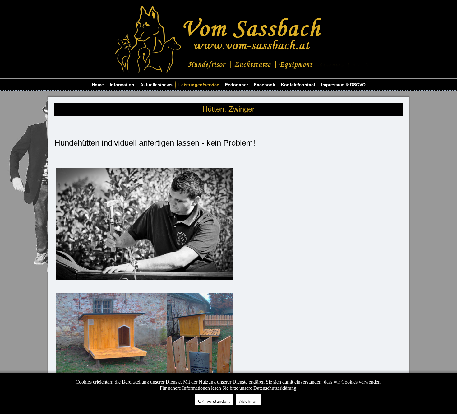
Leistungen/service (198, 84)
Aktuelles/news (156, 84)
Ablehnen (248, 401)
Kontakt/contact (298, 84)
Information (122, 84)
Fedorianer (236, 84)
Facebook (264, 84)
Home (98, 84)
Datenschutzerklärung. (275, 388)
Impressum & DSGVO (343, 84)
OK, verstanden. (214, 401)
